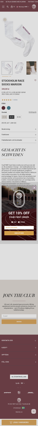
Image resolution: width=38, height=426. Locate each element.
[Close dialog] (34, 187)
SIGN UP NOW (19, 233)
